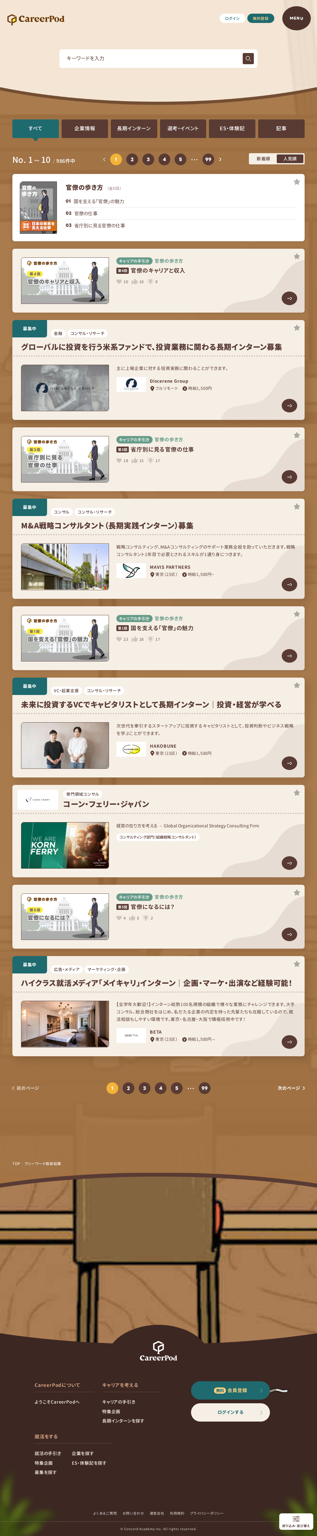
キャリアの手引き (118, 1402)
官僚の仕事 (86, 213)
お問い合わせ (133, 1513)
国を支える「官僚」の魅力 (99, 201)
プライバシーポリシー (207, 1513)
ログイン (232, 18)
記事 (281, 128)
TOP (16, 1163)
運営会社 (157, 1513)
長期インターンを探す (123, 1421)
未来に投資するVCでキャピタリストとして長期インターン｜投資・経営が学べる (151, 704)
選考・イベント (183, 128)
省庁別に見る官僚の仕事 (99, 225)
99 (208, 159)
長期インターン (134, 128)
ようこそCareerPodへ (57, 1402)
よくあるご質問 (105, 1513)
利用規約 (177, 1513)
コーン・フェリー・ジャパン (106, 803)
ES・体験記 (232, 128)
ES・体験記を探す (89, 1463)
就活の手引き (48, 1453)
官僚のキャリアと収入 (151, 270)
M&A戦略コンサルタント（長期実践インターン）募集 (107, 525)
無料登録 (261, 18)
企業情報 (84, 128)
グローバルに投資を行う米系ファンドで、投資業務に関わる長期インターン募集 (151, 346)
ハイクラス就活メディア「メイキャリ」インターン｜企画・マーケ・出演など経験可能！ (157, 982)
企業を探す (83, 1453)
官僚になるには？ (146, 906)
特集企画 (111, 1411)
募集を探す (46, 1472)
